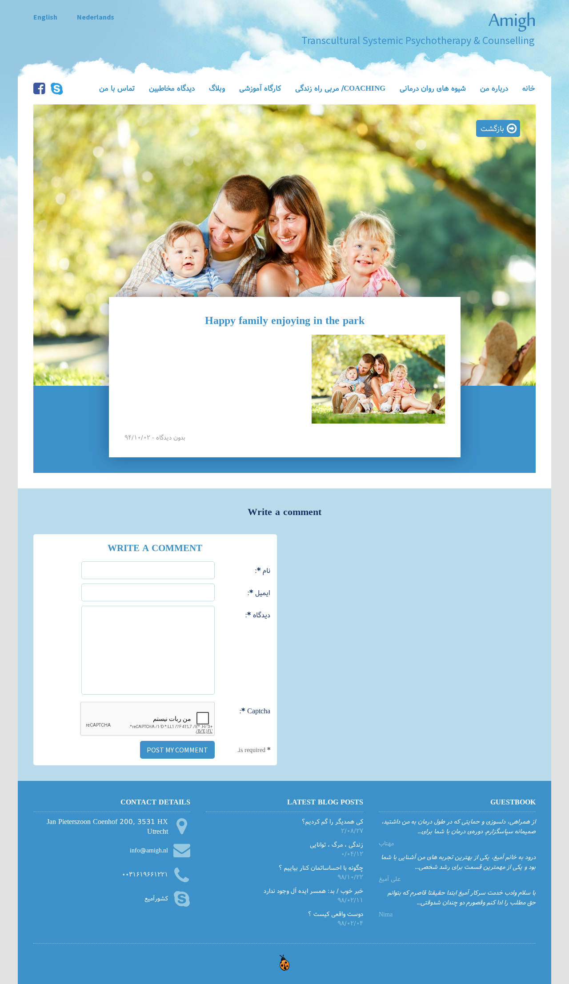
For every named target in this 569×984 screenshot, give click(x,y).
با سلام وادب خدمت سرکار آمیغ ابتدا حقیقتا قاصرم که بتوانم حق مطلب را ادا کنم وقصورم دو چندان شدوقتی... (462, 897)
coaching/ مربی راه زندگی (340, 87)
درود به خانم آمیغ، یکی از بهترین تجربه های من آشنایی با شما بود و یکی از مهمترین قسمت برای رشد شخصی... (458, 861)
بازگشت (492, 128)
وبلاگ (217, 87)
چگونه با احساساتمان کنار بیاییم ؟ (321, 867)
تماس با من (117, 87)
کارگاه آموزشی (260, 87)
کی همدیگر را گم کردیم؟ (332, 821)
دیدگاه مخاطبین (172, 87)
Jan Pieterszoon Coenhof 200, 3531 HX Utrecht (107, 826)
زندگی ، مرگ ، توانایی (336, 844)
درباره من (494, 87)
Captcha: (254, 710)
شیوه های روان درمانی (433, 87)
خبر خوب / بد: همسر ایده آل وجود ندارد (313, 890)
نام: (262, 570)
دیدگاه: (257, 614)
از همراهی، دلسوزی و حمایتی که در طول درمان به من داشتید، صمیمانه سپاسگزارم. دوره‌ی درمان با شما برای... (458, 826)
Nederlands (95, 16)
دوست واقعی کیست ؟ (335, 913)
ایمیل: (258, 592)
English (45, 16)
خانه (528, 87)
